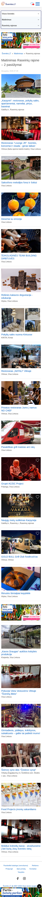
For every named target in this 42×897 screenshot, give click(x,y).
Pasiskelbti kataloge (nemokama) (16, 865)
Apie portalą (21, 869)
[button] (38, 4)
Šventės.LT (6, 54)
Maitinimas (18, 54)
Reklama (35, 865)
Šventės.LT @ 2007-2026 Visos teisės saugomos (21, 886)
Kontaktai (33, 869)
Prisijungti (9, 869)
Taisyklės (21, 872)
